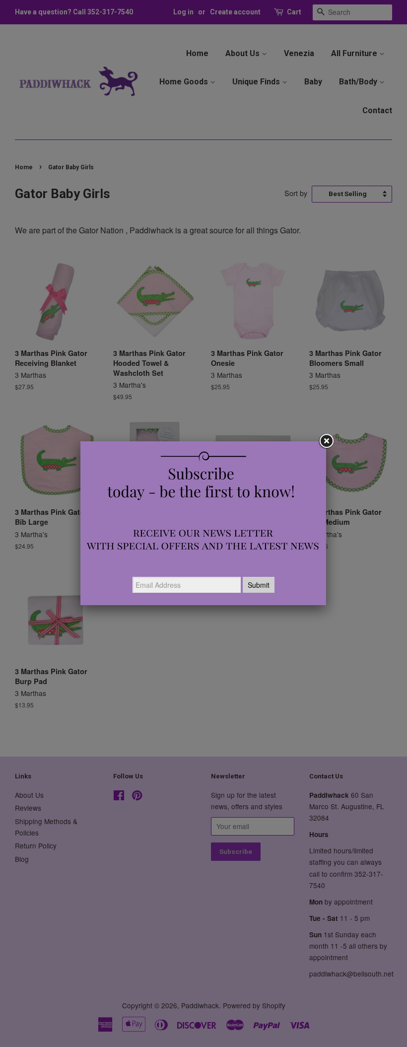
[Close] (326, 441)
